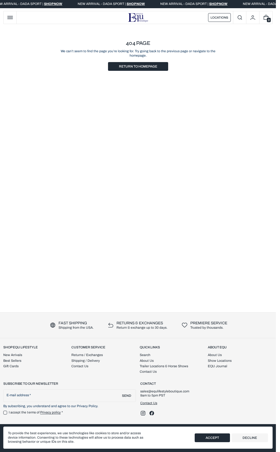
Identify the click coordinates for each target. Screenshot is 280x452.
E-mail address (18, 395)
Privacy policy (50, 412)
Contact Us (148, 403)
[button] (10, 17)
